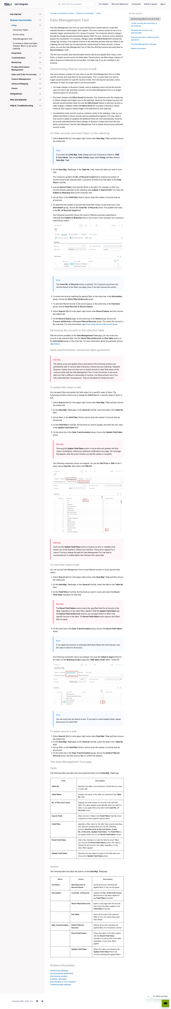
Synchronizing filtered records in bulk (145, 19)
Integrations (16, 94)
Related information (138, 48)
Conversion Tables (20, 30)
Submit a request (150, 4)
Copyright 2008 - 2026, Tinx (22, 1001)
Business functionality (85, 13)
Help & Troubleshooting (21, 105)
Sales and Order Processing (24, 74)
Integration (16, 53)
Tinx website (103, 4)
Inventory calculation (58, 979)
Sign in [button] (163, 4)
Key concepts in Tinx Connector (63, 982)
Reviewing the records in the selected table (142, 31)
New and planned (18, 99)
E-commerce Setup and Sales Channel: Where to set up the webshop (25, 46)
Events (15, 88)
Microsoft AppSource (120, 4)
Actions (57, 344)
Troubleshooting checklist (60, 984)
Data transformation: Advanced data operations (145, 38)
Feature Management (21, 79)
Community (136, 4)
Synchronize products (59, 976)
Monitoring (16, 62)
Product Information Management (20, 68)
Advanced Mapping (20, 84)
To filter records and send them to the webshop (144, 24)
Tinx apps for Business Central (62, 13)
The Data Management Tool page (143, 44)
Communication (18, 58)
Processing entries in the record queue (101, 324)
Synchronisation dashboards (61, 973)
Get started (15, 14)
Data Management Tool (22, 39)
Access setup (18, 34)
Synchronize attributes (59, 971)
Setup (99, 13)
